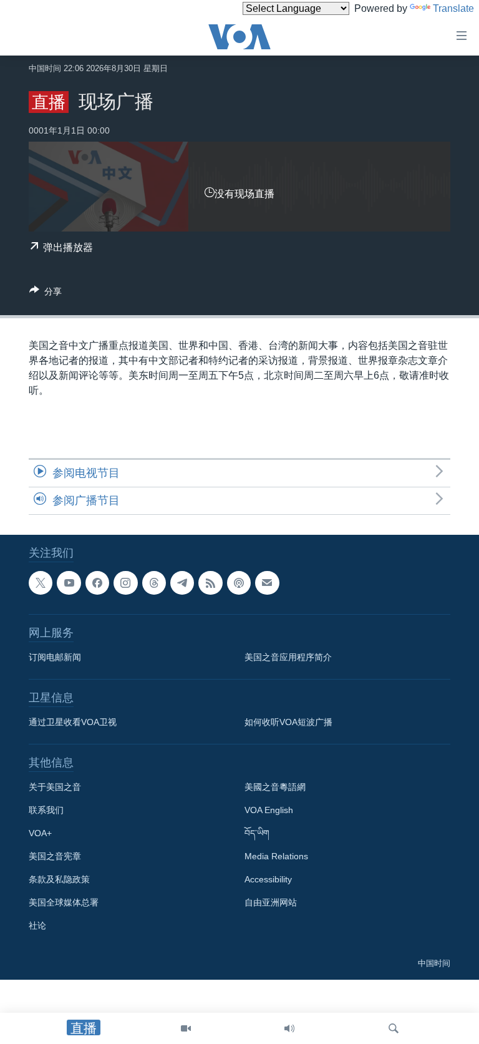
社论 (37, 925)
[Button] (45, 293)
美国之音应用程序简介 (288, 657)
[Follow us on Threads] (154, 583)
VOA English (268, 810)
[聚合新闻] (210, 583)
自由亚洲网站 (270, 902)
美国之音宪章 (55, 856)
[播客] (239, 583)
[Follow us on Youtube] (68, 583)
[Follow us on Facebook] (97, 583)
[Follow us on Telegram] (182, 583)
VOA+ (40, 833)
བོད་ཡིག (256, 833)
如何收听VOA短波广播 (288, 722)
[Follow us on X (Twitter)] (40, 583)
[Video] (186, 1028)
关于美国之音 (55, 787)
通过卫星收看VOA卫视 (73, 722)
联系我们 (46, 810)
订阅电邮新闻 (55, 657)
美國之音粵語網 (275, 787)
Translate (453, 8)
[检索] (393, 1028)
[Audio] (289, 1028)
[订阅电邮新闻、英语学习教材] (267, 583)
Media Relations (276, 856)
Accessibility (268, 879)
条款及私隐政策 (59, 879)
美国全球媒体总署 (64, 902)
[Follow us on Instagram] (125, 583)
